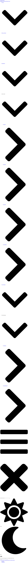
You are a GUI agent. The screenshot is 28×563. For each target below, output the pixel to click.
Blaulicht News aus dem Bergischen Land (5, 1)
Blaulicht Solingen (2, 0)
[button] (15, 32)
